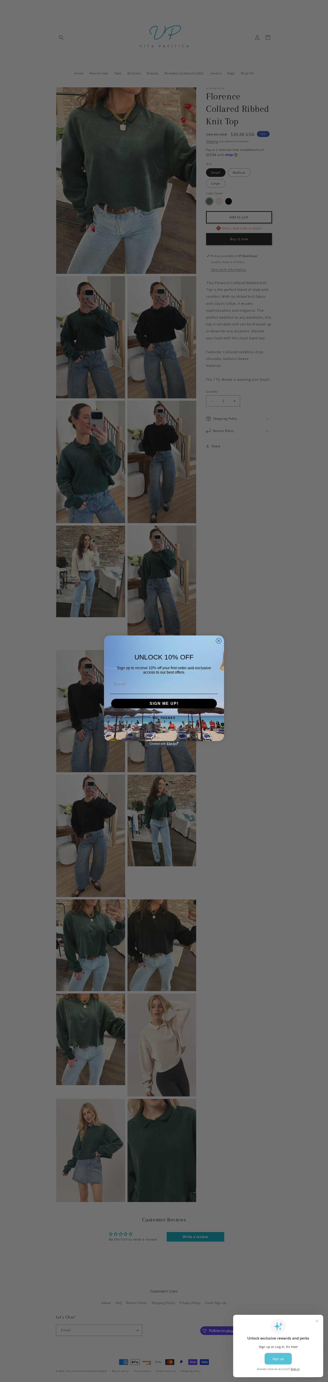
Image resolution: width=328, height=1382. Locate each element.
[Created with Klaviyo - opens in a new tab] (164, 744)
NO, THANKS (164, 718)
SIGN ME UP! (164, 703)
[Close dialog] (219, 641)
